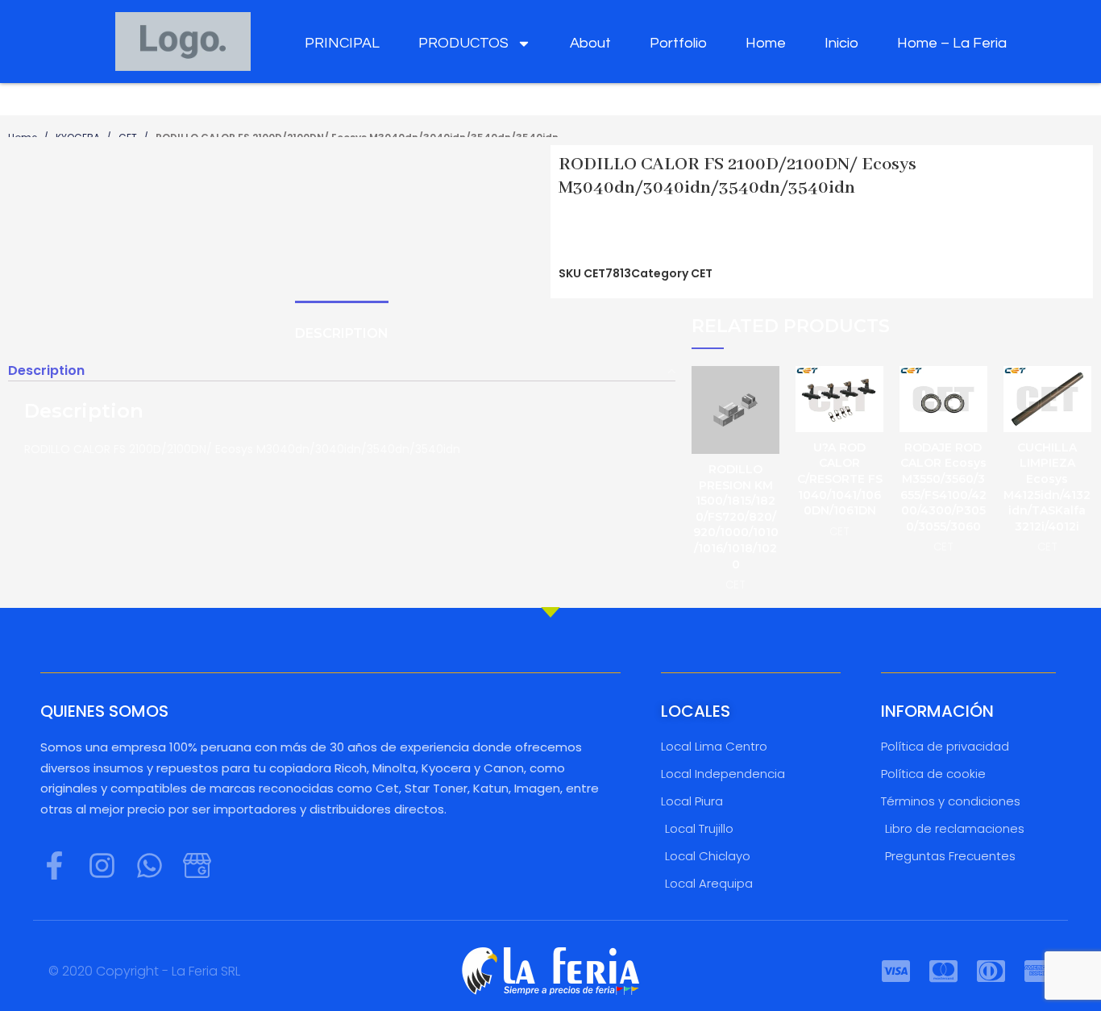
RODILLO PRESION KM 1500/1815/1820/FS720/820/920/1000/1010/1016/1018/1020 (736, 517)
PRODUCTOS (463, 43)
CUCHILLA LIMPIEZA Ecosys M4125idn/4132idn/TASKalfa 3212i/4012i (1047, 487)
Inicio (841, 43)
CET (702, 273)
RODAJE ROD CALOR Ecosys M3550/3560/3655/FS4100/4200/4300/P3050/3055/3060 (943, 487)
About (590, 43)
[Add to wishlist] (767, 428)
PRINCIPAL (342, 43)
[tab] (342, 333)
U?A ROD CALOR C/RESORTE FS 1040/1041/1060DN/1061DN (840, 479)
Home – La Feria (952, 43)
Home (766, 43)
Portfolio (678, 43)
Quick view (767, 392)
